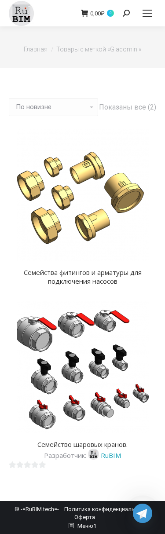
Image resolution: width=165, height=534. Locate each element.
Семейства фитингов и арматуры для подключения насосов (83, 276)
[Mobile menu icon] (147, 13)
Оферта (84, 517)
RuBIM (111, 455)
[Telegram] (142, 513)
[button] (145, 250)
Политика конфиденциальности (107, 509)
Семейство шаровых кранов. (82, 444)
